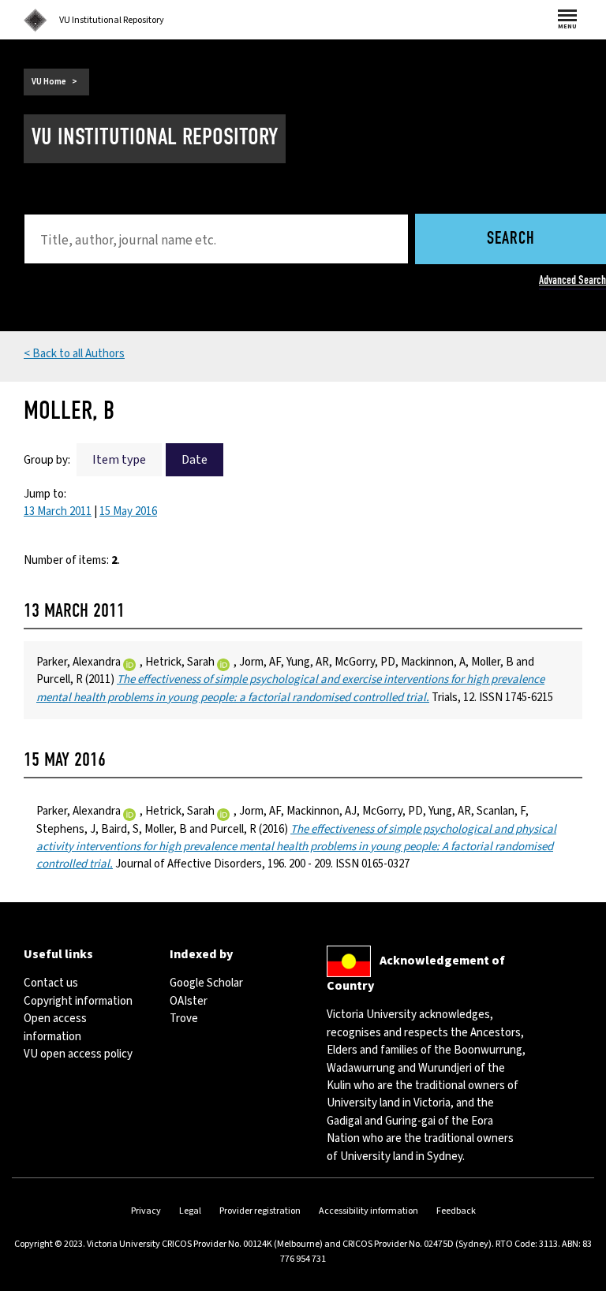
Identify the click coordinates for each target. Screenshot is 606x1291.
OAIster (189, 1001)
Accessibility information (368, 1211)
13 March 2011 (58, 511)
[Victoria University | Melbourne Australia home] (35, 20)
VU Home (49, 82)
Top (577, 1279)
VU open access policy (78, 1054)
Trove (184, 1018)
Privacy (146, 1211)
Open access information (55, 1027)
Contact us (51, 983)
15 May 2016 (128, 511)
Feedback (456, 1211)
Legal (190, 1211)
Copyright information (78, 1001)
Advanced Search (572, 280)
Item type (119, 459)
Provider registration (260, 1211)
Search (511, 239)
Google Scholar (206, 983)
